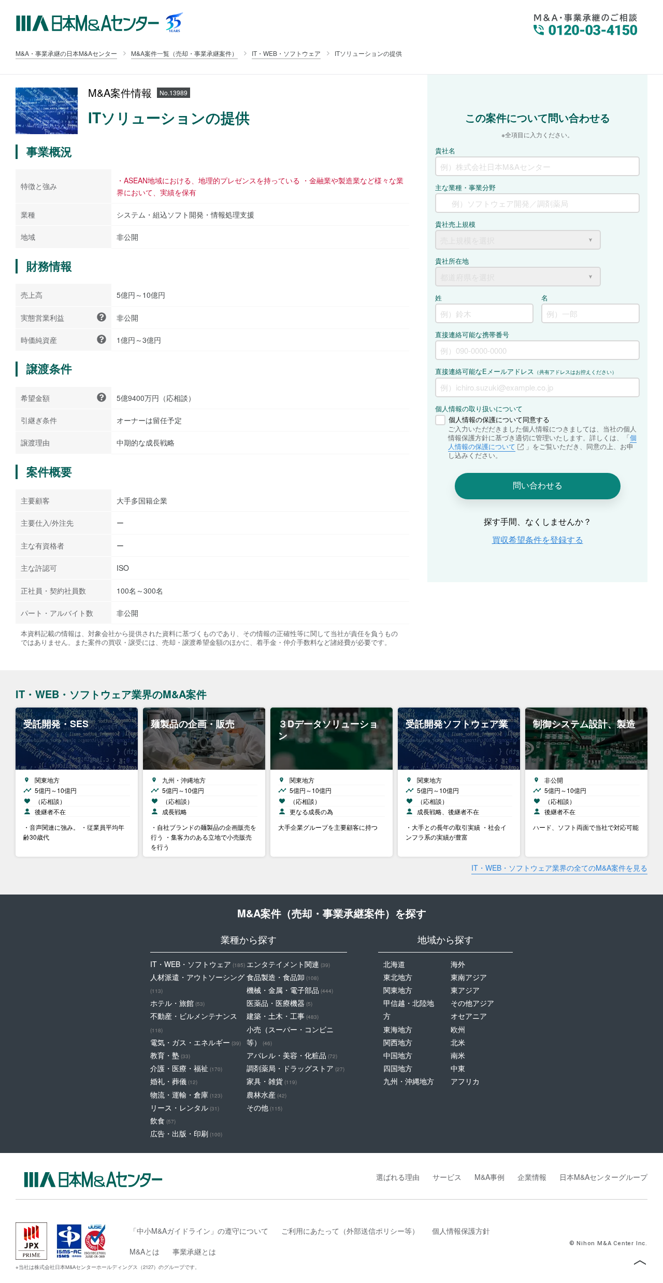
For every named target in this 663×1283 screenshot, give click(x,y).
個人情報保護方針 (461, 1231)
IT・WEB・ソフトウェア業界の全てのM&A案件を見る (559, 867)
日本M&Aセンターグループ (603, 1177)
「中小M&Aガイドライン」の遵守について (198, 1231)
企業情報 (531, 1177)
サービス (447, 1177)
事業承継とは (194, 1251)
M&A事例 (489, 1177)
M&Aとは (144, 1251)
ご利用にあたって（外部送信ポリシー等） (350, 1231)
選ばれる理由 (398, 1177)
